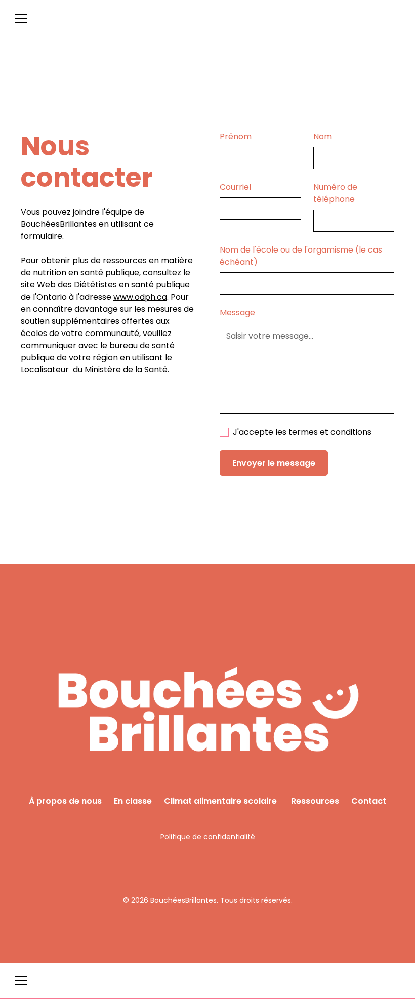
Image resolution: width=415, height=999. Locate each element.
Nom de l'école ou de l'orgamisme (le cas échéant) (301, 256)
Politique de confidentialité (207, 836)
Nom (322, 136)
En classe (133, 801)
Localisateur (45, 370)
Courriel (235, 187)
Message (237, 312)
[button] (21, 18)
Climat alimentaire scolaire (221, 801)
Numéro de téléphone (335, 193)
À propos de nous (65, 801)
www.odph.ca (140, 297)
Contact (368, 801)
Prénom (236, 136)
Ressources (315, 801)
